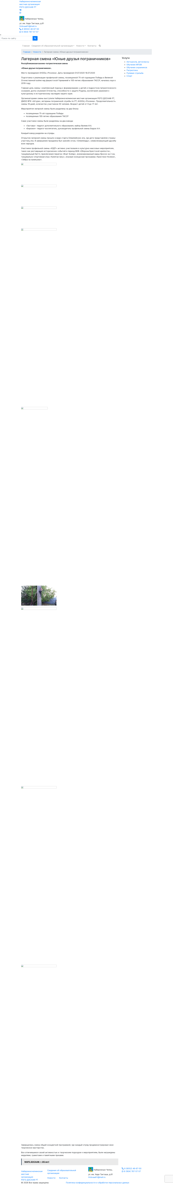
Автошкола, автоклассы (138, 62)
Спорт (129, 76)
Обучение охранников (137, 67)
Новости (80, 46)
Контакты (92, 46)
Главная (26, 46)
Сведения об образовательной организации (52, 46)
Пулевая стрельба (135, 73)
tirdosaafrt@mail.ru (28, 26)
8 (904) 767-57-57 (29, 32)
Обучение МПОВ (134, 64)
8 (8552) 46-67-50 (30, 29)
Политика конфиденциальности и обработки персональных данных (97, 1182)
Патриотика (132, 70)
